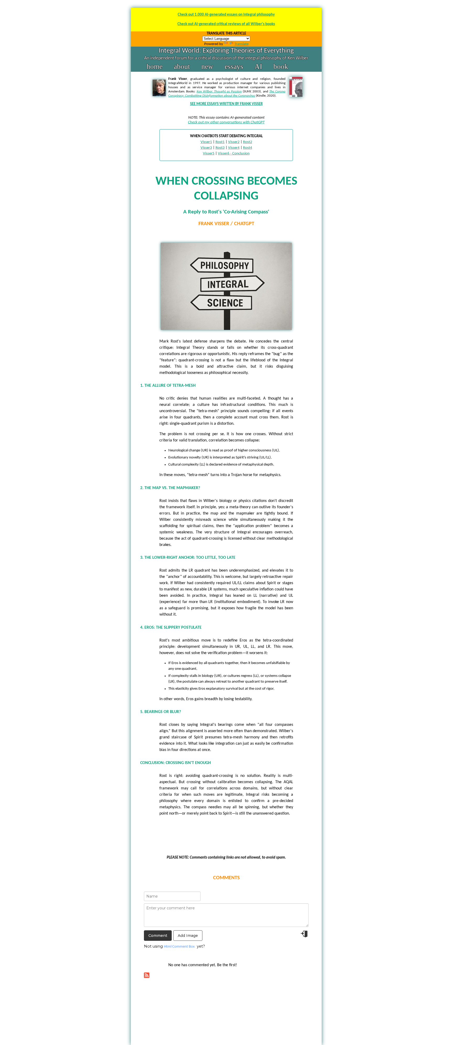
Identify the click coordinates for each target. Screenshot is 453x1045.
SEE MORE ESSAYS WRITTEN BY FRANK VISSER (226, 104)
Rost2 (247, 142)
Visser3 (206, 148)
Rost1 (220, 142)
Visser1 (206, 142)
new (207, 66)
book (280, 66)
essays (234, 66)
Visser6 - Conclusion (234, 154)
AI (258, 66)
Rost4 (247, 148)
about (182, 66)
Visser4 (234, 148)
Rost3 (220, 148)
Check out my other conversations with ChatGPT (226, 122)
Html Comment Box (179, 947)
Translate (241, 44)
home (155, 66)
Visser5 (208, 154)
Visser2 (234, 142)
